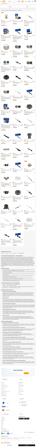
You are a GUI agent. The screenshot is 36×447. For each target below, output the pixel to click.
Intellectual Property (4, 386)
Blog (19, 392)
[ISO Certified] (9, 433)
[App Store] (21, 419)
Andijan (2, 421)
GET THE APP (27, 445)
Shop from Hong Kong (21, 437)
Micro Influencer (3, 394)
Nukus (2, 424)
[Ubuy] (4, 1)
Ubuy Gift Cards (21, 391)
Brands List (20, 383)
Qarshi (2, 426)
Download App (21, 382)
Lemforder (14, 253)
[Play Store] (26, 419)
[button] (26, 1)
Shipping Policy (3, 392)
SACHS (22, 20)
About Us (2, 382)
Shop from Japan (14, 437)
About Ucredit (21, 389)
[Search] (23, 1)
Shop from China (3, 438)
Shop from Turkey (9, 438)
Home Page (2, 3)
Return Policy (21, 386)
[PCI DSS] (3, 433)
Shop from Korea (28, 437)
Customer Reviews (21, 385)
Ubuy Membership (4, 395)
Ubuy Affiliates (21, 394)
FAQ (19, 388)
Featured (19, 10)
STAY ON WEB (9, 445)
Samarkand (3, 420)
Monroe (7, 253)
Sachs (10, 20)
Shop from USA (3, 437)
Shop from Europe (16, 438)
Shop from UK (9, 437)
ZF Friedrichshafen (21, 253)
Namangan (3, 418)
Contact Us (3, 383)
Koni (10, 253)
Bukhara (2, 423)
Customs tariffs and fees (5, 391)
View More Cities (3, 429)
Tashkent (2, 417)
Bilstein (3, 253)
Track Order (3, 389)
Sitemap (2, 388)
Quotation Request (4, 385)
